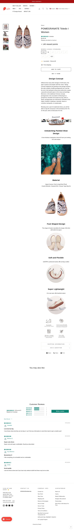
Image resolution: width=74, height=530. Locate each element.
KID (20, 8)
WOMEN (32, 5)
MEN (14, 8)
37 (57, 52)
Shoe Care (40, 496)
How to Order (41, 503)
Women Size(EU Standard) (51, 49)
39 (65, 52)
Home (42, 25)
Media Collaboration (60, 496)
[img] (7, 423)
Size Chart (40, 494)
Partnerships (58, 501)
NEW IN (25, 5)
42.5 (52, 56)
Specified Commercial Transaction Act (43, 514)
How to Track (41, 506)
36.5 (53, 52)
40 (43, 56)
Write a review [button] (60, 411)
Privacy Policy (41, 508)
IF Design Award (17, 11)
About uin (57, 491)
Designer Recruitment (60, 498)
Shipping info (41, 498)
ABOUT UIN (27, 11)
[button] (59, 9)
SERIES (26, 8)
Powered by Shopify (37, 524)
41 (47, 56)
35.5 (43, 52)
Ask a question (56, 347)
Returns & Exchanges (43, 501)
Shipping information (56, 344)
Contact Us (40, 491)
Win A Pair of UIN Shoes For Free (62, 504)
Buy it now (56, 73)
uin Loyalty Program (43, 519)
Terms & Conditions (42, 510)
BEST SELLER (17, 5)
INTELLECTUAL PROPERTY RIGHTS (47, 517)
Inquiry (57, 494)
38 (61, 52)
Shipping (43, 40)
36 (48, 52)
